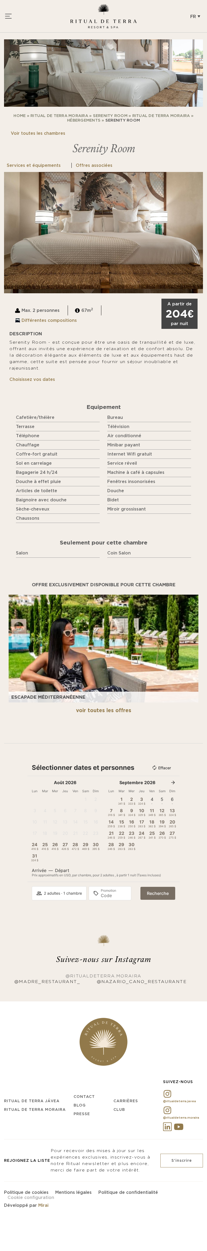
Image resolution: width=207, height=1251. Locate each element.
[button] (195, 16)
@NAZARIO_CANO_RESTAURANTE (142, 981)
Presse (82, 1114)
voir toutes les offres (103, 710)
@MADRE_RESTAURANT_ (47, 981)
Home (19, 115)
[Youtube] (178, 1126)
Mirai (43, 1205)
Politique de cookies (26, 1192)
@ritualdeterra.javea (179, 1101)
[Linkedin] (167, 1126)
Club (119, 1109)
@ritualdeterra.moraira (103, 976)
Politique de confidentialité (128, 1192)
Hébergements (84, 120)
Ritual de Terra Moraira (59, 115)
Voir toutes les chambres (38, 133)
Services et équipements (34, 165)
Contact (84, 1096)
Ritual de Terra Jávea (32, 1101)
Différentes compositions (49, 320)
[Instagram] (167, 1094)
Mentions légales (73, 1192)
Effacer (164, 768)
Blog (80, 1105)
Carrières (125, 1101)
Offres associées (94, 165)
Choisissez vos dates (32, 379)
